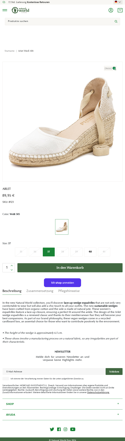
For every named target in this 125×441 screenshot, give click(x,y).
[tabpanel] (62, 322)
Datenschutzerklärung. (98, 392)
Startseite (9, 51)
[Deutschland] (118, 2)
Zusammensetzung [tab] (39, 291)
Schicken (114, 371)
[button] (120, 10)
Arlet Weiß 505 (26, 51)
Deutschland (118, 2)
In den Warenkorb (70, 268)
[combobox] (62, 21)
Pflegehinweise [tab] (69, 291)
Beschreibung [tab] (11, 291)
